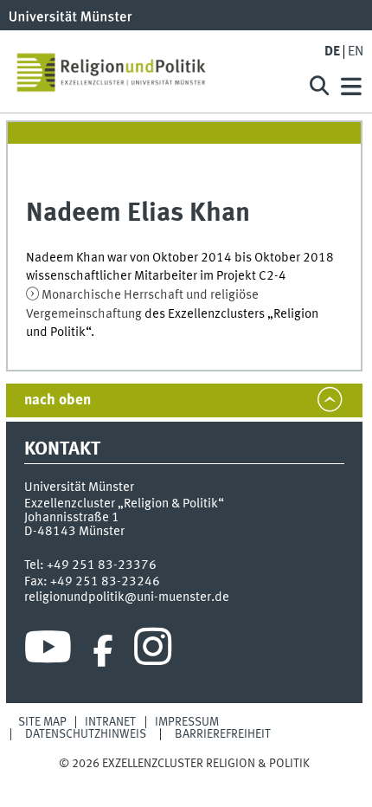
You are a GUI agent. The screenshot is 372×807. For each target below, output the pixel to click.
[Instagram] (152, 651)
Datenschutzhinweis (85, 734)
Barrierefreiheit (223, 734)
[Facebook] (103, 651)
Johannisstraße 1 (71, 518)
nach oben (57, 400)
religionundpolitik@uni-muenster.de (126, 597)
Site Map (42, 722)
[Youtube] (48, 651)
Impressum (187, 722)
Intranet (110, 722)
